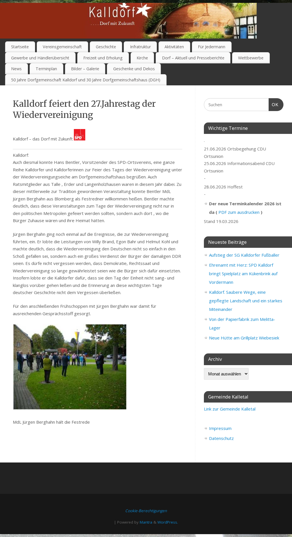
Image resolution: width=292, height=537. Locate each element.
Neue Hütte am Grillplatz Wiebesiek (244, 338)
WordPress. (167, 522)
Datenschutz (221, 438)
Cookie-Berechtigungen (146, 510)
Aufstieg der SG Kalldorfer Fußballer (244, 255)
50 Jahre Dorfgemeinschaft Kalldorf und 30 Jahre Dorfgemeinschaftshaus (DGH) (85, 80)
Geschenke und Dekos (134, 68)
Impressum (220, 428)
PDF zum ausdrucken (238, 212)
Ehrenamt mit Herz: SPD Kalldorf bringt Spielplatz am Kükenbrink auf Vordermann (243, 273)
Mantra (146, 522)
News (16, 68)
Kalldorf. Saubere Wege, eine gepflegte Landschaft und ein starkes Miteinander (245, 300)
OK (274, 104)
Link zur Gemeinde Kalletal (230, 409)
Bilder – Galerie (85, 68)
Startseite (20, 46)
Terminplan (46, 68)
